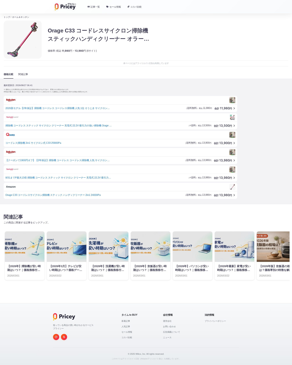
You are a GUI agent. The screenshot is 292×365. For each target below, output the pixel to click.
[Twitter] (64, 337)
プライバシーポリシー (215, 321)
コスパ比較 (127, 337)
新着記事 (126, 321)
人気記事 (126, 326)
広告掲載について (171, 332)
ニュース (167, 337)
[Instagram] (56, 337)
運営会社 (167, 321)
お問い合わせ (169, 326)
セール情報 (127, 332)
